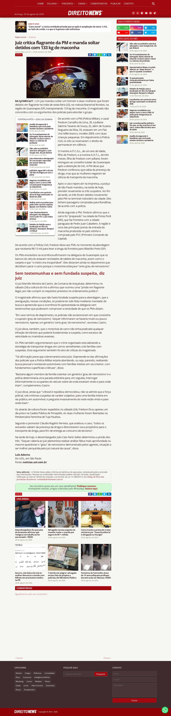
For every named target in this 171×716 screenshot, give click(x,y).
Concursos (27, 677)
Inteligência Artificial (42, 677)
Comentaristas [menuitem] (98, 3)
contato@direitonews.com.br (50, 479)
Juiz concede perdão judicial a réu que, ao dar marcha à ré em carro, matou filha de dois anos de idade (143, 126)
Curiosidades (50, 673)
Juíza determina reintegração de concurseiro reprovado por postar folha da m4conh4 (42, 161)
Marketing (19, 681)
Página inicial (20, 37)
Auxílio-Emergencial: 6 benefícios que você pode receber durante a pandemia (41, 126)
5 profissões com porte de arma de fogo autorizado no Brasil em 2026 (41, 194)
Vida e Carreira (37, 685)
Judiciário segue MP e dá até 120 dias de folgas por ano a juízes (41, 172)
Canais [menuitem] (81, 3)
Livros (26, 685)
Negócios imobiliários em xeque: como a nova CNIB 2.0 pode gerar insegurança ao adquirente (41, 183)
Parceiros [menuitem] (67, 3)
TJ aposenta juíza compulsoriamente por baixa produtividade (142, 80)
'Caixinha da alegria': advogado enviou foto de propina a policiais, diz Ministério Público (62, 575)
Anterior (19, 658)
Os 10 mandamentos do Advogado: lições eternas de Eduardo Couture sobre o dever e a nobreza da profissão (41, 138)
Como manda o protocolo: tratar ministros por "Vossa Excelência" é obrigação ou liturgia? (96, 532)
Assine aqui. (91, 488)
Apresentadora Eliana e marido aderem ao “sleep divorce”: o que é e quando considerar (143, 69)
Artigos (27, 673)
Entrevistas (50, 685)
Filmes (47, 681)
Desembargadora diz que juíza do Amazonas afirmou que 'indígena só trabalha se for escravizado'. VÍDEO (29, 533)
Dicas (18, 677)
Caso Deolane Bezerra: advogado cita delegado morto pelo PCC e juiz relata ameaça (41, 215)
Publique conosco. (86, 486)
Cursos (29, 681)
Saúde (18, 685)
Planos (18, 690)
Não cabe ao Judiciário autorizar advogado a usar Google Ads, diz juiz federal (41, 150)
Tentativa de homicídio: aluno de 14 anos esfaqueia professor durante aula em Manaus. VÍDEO (96, 575)
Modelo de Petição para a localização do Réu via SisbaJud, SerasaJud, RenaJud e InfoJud (42, 227)
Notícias (32, 37)
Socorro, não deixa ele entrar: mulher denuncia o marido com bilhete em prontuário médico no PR (29, 576)
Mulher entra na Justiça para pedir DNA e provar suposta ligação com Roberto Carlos (41, 204)
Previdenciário (29, 690)
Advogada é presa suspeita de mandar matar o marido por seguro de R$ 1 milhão (61, 532)
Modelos (38, 681)
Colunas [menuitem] (52, 3)
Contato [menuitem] (129, 3)
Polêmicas (37, 673)
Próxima (107, 658)
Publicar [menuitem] (116, 3)
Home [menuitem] (40, 3)
